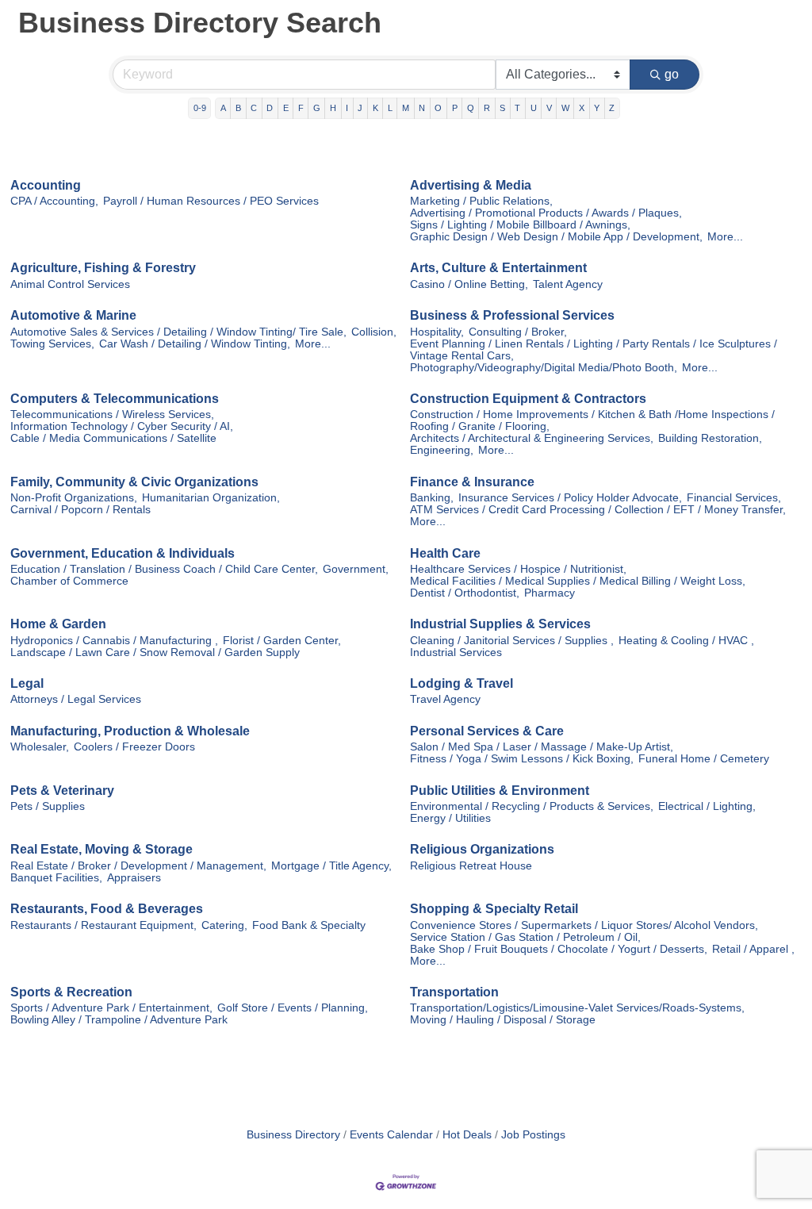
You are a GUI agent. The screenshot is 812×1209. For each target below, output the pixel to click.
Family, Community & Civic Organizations (134, 482)
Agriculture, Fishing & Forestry (103, 267)
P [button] (455, 108)
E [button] (286, 108)
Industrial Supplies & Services (500, 624)
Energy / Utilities (450, 818)
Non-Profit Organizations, (73, 498)
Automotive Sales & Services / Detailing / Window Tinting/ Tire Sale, (178, 332)
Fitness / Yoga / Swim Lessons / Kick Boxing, (522, 759)
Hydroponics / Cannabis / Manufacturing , (114, 641)
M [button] (405, 108)
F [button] (301, 108)
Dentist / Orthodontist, (464, 593)
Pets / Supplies (47, 806)
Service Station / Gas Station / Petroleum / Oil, (525, 937)
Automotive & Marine (73, 315)
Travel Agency (445, 699)
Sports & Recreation (71, 992)
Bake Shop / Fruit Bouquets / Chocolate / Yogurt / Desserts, (558, 949)
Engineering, (441, 450)
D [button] (269, 108)
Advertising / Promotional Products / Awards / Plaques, (546, 213)
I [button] (347, 108)
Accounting (45, 185)
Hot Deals (467, 1135)
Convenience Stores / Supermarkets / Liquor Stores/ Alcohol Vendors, (584, 925)
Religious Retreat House (471, 866)
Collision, (373, 332)
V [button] (549, 108)
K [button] (375, 108)
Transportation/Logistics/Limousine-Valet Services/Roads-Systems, (577, 1008)
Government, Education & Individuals (122, 553)
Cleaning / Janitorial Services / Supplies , (512, 641)
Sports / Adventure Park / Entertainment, (111, 1008)
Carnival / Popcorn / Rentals (80, 510)
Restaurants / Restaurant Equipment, (103, 925)
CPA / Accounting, (54, 201)
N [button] (422, 108)
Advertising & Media (470, 185)
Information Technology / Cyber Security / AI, (121, 426)
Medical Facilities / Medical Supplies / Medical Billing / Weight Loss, (577, 581)
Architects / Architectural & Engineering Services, (531, 438)
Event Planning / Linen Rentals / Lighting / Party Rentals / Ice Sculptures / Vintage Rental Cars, (593, 350)
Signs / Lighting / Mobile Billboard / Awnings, (520, 225)
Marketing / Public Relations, (481, 201)
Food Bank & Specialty (309, 925)
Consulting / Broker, (518, 332)
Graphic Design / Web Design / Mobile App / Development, (556, 237)
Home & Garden (58, 624)
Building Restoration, (710, 438)
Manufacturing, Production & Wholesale (130, 731)
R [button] (487, 108)
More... (725, 237)
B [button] (238, 108)
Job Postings (533, 1135)
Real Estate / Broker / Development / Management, (138, 866)
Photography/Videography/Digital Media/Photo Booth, (543, 368)
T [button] (517, 108)
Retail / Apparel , (753, 949)
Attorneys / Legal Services (75, 699)
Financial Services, (734, 498)
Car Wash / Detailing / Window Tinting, (194, 344)
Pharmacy (549, 593)
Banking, (432, 498)
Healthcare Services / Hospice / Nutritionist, (518, 569)
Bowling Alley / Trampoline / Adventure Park (119, 1020)
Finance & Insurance (472, 482)
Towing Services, (52, 344)
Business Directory (293, 1135)
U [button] (533, 108)
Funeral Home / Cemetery (703, 759)
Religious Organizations (482, 849)
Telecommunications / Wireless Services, (112, 414)
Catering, (224, 925)
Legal (27, 683)
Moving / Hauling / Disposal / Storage (503, 1020)
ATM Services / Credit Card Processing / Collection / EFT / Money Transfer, (598, 510)
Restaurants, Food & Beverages (106, 908)
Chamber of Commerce (69, 581)
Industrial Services (456, 652)
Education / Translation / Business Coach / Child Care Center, (164, 569)
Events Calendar (391, 1135)
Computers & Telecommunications (114, 398)
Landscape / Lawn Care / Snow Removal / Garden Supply (155, 652)
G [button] (316, 108)
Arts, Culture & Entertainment (498, 267)
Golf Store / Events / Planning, (292, 1008)
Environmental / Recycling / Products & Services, (531, 806)
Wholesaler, (39, 747)
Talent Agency (568, 284)
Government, (356, 569)
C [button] (254, 108)
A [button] (223, 108)
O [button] (438, 108)
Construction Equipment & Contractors (528, 398)
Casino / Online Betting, (469, 284)
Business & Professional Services (512, 315)
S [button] (502, 108)
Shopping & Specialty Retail (494, 908)
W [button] (565, 108)
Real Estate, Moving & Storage (101, 849)
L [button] (390, 108)
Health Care (445, 553)
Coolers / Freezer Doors (134, 747)
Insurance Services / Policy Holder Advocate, (570, 498)
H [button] (333, 108)
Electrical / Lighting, (707, 806)
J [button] (360, 108)
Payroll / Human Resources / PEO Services (211, 201)
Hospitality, (437, 332)
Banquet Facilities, (56, 878)
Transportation (454, 992)
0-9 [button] (199, 108)
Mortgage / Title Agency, (331, 866)
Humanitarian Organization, (211, 498)
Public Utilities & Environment (499, 790)
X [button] (581, 108)
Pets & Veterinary (62, 790)
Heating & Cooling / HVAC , (686, 641)
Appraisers (134, 878)
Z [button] (612, 108)
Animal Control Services (70, 284)
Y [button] (596, 108)
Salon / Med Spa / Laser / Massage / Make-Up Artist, (541, 747)
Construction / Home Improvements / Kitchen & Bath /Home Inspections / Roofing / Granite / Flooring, (592, 420)
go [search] (672, 74)
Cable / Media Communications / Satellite (113, 438)
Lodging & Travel (461, 683)
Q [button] (470, 108)
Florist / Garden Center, (282, 641)
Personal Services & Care (487, 731)
